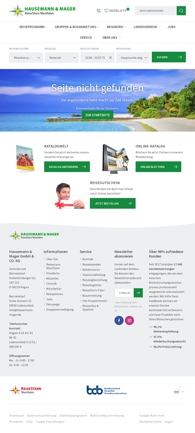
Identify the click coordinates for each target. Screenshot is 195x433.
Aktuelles (52, 278)
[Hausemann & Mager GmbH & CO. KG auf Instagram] (129, 320)
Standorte (53, 273)
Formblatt (16, 421)
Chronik (51, 283)
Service (86, 37)
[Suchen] (181, 10)
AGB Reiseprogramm (73, 415)
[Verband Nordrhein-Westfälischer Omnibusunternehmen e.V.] (179, 388)
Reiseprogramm (32, 27)
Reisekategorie (19, 48)
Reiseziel (50, 48)
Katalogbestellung (94, 280)
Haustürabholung (93, 275)
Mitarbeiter (53, 289)
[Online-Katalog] (116, 159)
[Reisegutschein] (70, 195)
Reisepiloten (54, 294)
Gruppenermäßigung (60, 309)
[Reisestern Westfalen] (25, 388)
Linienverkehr (145, 27)
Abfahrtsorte (91, 269)
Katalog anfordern (63, 167)
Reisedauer (123, 48)
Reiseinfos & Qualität (90, 307)
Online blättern (153, 167)
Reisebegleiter (92, 285)
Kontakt (88, 259)
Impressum (16, 415)
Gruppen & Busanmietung (75, 27)
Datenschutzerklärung (42, 415)
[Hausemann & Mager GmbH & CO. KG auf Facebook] (119, 320)
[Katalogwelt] (24, 159)
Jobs (172, 27)
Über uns (109, 37)
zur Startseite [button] (97, 115)
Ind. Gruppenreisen (94, 301)
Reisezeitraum (89, 48)
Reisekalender (91, 264)
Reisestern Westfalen (53, 266)
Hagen (169, 421)
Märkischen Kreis (150, 421)
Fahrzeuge (53, 304)
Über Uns (52, 259)
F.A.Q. (29, 421)
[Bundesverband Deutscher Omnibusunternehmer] (107, 388)
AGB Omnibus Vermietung (107, 415)
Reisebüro (115, 27)
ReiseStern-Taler (93, 290)
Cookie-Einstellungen (50, 421)
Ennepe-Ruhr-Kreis (152, 415)
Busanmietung (92, 295)
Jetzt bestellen (107, 203)
